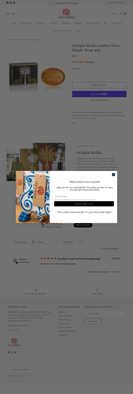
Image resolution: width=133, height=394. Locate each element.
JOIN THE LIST (84, 203)
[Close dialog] (113, 174)
